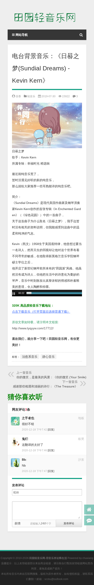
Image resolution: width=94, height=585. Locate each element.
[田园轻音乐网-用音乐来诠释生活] (47, 15)
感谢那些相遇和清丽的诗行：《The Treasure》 (45, 386)
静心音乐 (48, 356)
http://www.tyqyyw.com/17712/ (33, 328)
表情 (17, 523)
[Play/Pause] (14, 293)
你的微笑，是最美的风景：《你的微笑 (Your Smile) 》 (53, 377)
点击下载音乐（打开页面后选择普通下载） (41, 311)
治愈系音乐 (29, 356)
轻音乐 (31, 96)
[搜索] (81, 35)
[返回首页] (89, 509)
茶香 (18, 96)
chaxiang (87, 558)
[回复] (51, 429)
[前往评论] (89, 520)
